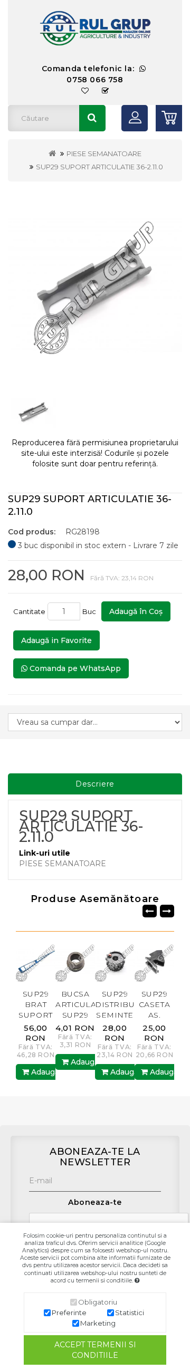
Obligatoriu (97, 1302)
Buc (90, 611)
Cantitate (29, 611)
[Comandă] (105, 91)
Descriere (95, 784)
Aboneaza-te (95, 1202)
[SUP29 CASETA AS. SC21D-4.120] (154, 962)
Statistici (129, 1312)
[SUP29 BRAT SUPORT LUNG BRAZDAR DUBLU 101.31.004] (35, 962)
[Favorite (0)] (85, 91)
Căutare (92, 118)
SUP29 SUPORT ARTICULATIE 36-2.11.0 (99, 166)
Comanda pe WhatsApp (74, 668)
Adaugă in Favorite (56, 640)
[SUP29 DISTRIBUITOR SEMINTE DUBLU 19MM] (115, 962)
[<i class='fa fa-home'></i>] (52, 153)
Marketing (98, 1323)
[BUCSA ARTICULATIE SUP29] (75, 962)
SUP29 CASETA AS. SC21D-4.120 (154, 1015)
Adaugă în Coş (136, 611)
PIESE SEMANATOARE (103, 153)
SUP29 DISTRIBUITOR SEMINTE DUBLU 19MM (125, 1015)
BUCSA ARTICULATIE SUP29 (82, 1004)
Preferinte (69, 1312)
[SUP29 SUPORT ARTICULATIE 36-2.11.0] (95, 284)
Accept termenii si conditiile (95, 1350)
